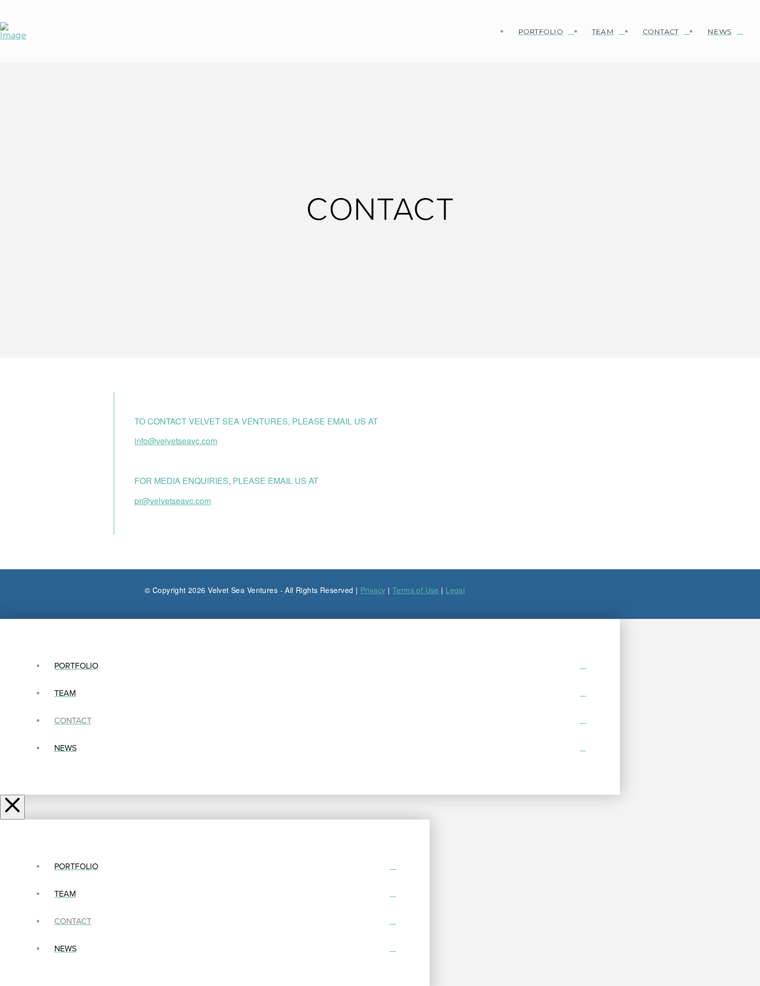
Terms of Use (415, 590)
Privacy (373, 590)
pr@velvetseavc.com (172, 501)
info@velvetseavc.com (175, 441)
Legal (455, 590)
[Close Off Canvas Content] (12, 807)
